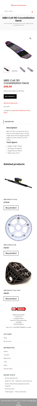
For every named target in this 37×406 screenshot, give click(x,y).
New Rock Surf (9, 389)
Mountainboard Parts (19, 23)
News (5, 365)
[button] (30, 38)
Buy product (10, 96)
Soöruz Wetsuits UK (11, 378)
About (6, 351)
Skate (10, 23)
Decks (14, 110)
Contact (6, 355)
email (29, 327)
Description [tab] (9, 122)
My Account (7, 341)
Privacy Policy (8, 369)
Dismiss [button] (18, 405)
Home (6, 23)
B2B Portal (7, 358)
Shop (5, 338)
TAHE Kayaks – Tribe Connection (15, 392)
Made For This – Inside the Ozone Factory (18, 381)
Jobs (5, 362)
